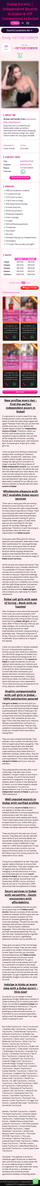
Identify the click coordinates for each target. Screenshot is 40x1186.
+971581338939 (26, 48)
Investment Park (27, 161)
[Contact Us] (28, 23)
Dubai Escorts (14, 122)
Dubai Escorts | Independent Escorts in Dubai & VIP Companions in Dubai (20, 11)
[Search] (23, 23)
